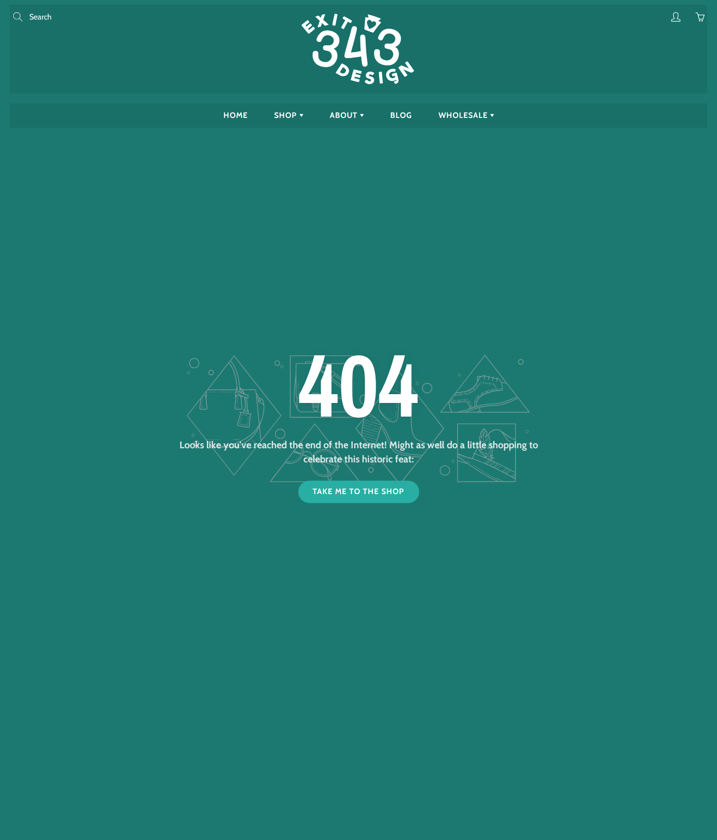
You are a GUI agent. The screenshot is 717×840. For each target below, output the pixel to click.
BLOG (401, 115)
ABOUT (345, 115)
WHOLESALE (464, 115)
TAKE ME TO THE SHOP (358, 491)
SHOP (286, 115)
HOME (235, 115)
